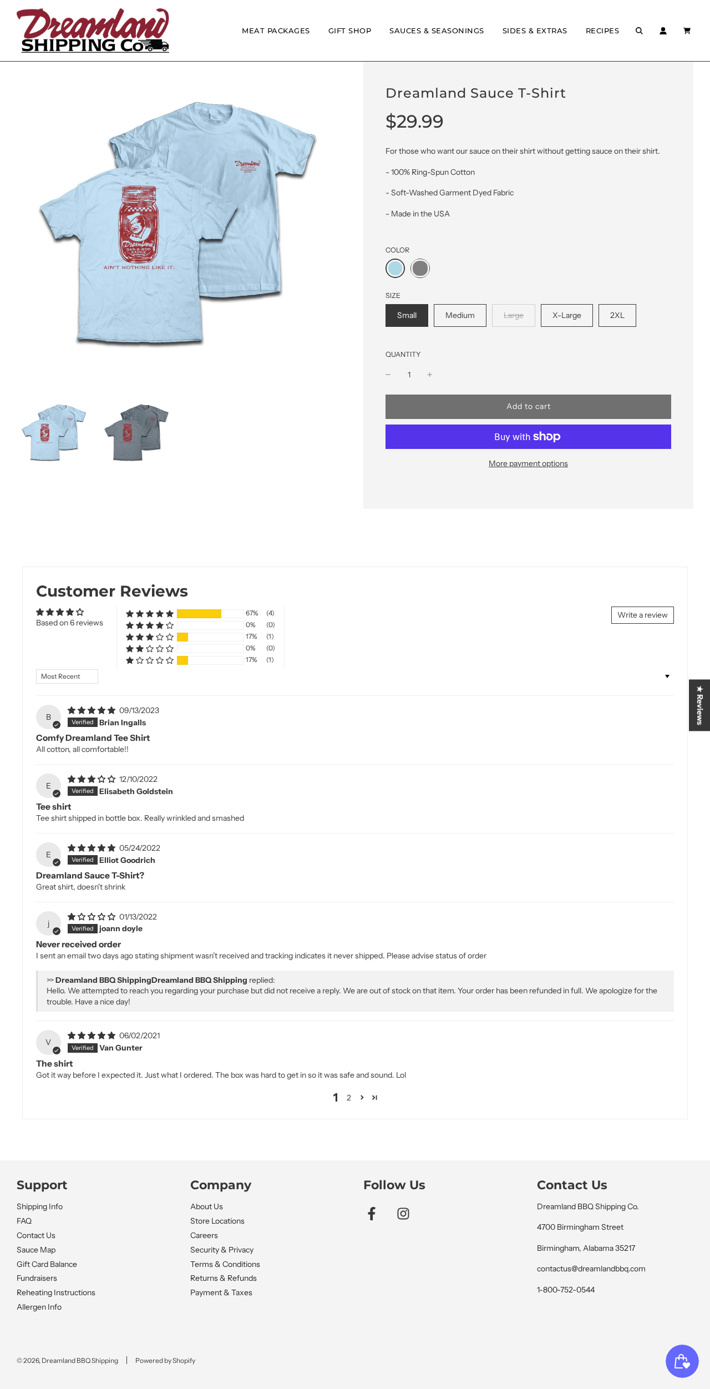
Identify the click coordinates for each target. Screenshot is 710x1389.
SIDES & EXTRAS (535, 30)
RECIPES (603, 30)
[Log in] (663, 31)
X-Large (566, 315)
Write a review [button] (642, 615)
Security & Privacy (221, 1250)
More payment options (528, 463)
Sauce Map (36, 1250)
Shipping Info (40, 1206)
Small (407, 315)
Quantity (403, 354)
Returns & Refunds (223, 1278)
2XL (617, 315)
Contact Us (36, 1235)
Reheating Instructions (56, 1292)
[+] (430, 374)
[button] (150, 613)
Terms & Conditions (225, 1264)
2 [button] (349, 1098)
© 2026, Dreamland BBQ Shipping (67, 1360)
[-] (388, 374)
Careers (204, 1235)
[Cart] (688, 31)
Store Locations (217, 1221)
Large (513, 315)
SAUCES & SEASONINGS (436, 30)
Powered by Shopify (165, 1360)
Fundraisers (37, 1278)
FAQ (24, 1221)
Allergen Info (39, 1307)
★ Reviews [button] (700, 705)
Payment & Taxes (221, 1292)
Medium (460, 315)
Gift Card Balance (47, 1264)
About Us (206, 1206)
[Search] (639, 31)
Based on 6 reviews (69, 623)
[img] (92, 710)
